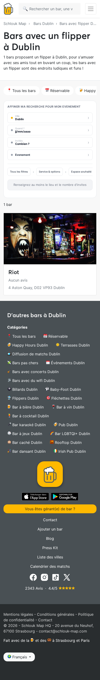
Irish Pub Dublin (71, 451)
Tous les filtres (19, 171)
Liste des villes (50, 557)
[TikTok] (55, 577)
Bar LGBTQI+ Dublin (72, 433)
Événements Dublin (67, 362)
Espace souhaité (81, 171)
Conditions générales (55, 614)
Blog (50, 538)
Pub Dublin (67, 424)
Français (19, 657)
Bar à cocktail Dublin (30, 416)
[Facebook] (33, 577)
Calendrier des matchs (50, 566)
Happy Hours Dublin (29, 345)
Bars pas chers (24, 362)
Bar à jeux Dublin (26, 433)
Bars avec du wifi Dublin (33, 380)
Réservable (59, 90)
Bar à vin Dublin (69, 407)
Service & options (49, 171)
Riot (13, 272)
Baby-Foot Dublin (65, 389)
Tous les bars (23, 90)
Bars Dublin (43, 23)
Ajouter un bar (50, 529)
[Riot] (50, 238)
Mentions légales (18, 614)
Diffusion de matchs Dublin (35, 354)
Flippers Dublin (25, 398)
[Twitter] (66, 577)
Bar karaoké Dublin (28, 424)
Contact (50, 519)
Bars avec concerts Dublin (35, 371)
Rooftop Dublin (68, 442)
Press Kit (50, 547)
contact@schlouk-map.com (63, 631)
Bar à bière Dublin (27, 407)
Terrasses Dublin (75, 345)
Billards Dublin (24, 389)
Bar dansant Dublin (28, 451)
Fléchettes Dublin (66, 398)
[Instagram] (44, 577)
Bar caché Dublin (26, 442)
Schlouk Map (14, 23)
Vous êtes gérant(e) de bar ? (50, 509)
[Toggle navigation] (90, 8)
